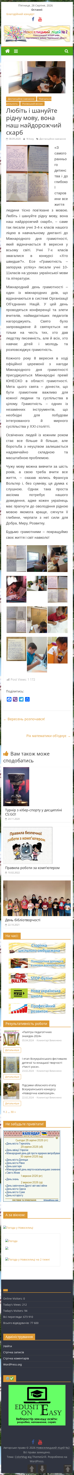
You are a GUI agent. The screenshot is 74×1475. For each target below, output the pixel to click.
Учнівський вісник (32, 103)
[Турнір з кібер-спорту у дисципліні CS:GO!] (16, 769)
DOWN (42, 1469)
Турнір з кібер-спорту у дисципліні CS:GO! (33, 812)
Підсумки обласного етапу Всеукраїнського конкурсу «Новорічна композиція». (39, 1089)
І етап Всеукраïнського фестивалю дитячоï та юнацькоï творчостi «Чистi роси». (44, 1062)
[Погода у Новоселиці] (18, 1227)
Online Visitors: (13, 1298)
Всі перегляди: (13, 1317)
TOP (68, 1469)
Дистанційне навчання (21, 98)
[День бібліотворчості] (37, 883)
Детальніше (12, 1050)
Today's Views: (12, 1304)
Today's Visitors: (13, 1311)
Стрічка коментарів (16, 1358)
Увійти (7, 1346)
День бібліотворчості (22, 920)
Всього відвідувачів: (16, 1323)
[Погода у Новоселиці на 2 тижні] (27, 1259)
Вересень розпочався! (24, 719)
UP (32, 1469)
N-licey (30, 138)
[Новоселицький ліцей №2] (7, 51)
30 (12, 1112)
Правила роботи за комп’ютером (32, 867)
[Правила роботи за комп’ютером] (27, 829)
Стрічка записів (13, 1352)
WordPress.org (12, 1364)
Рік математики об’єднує (48, 735)
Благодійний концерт (20, 14)
